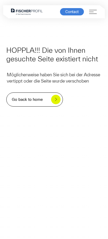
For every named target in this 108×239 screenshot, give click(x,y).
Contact (72, 11)
